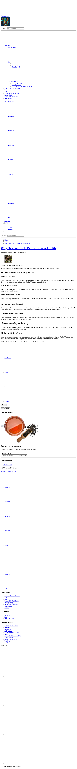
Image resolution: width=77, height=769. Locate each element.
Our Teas (14, 65)
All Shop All (12, 47)
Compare (7, 221)
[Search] (6, 223)
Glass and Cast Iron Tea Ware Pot (22, 86)
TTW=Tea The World (11, 626)
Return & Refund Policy (12, 93)
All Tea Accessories (18, 83)
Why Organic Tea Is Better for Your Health (28, 248)
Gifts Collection (16, 85)
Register (11, 101)
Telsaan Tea (8, 629)
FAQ (6, 91)
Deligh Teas (8, 631)
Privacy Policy (9, 95)
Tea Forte (7, 627)
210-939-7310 (7, 465)
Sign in (7, 101)
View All (7, 643)
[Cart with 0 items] (5, 231)
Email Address (6, 453)
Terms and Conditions (11, 97)
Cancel (7, 408)
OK (2, 408)
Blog (6, 90)
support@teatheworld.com (8, 471)
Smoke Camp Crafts (11, 639)
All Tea (14, 63)
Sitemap (7, 608)
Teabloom (7, 641)
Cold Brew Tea (16, 67)
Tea (9, 62)
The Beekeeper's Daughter (12, 632)
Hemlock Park (9, 637)
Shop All (7, 46)
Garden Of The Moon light (13, 636)
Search (4, 28)
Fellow (7, 634)
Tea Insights (8, 98)
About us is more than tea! (12, 88)
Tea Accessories (13, 81)
